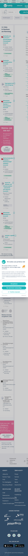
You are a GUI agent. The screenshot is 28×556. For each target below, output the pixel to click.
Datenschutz (4, 295)
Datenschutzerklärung (11, 276)
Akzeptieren (14, 284)
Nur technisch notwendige (14, 288)
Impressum (23, 295)
